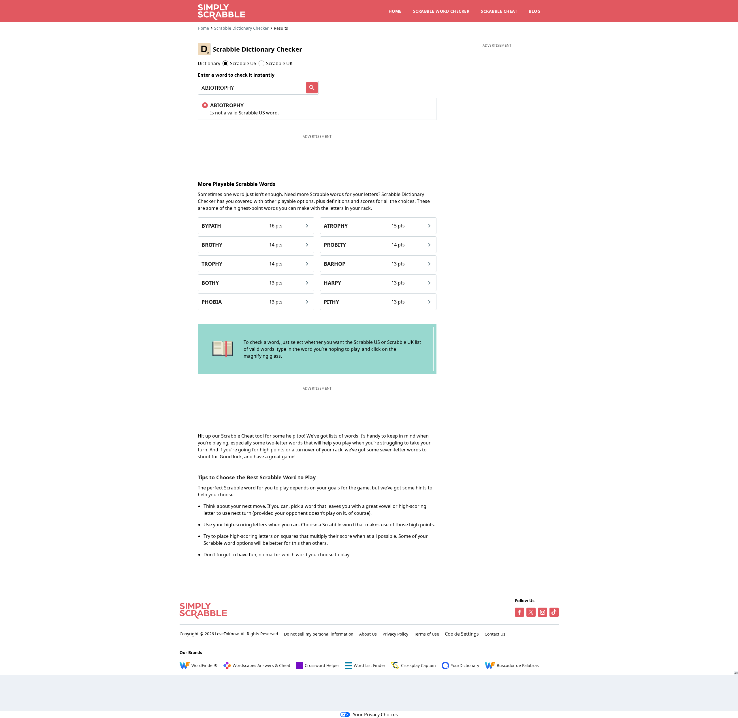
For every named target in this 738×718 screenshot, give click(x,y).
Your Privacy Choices (375, 714)
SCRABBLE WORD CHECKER (441, 11)
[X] (531, 612)
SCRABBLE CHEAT (499, 11)
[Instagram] (542, 612)
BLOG (534, 11)
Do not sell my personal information (318, 634)
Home (203, 28)
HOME (395, 11)
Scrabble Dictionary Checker (241, 28)
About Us (368, 634)
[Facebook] (519, 612)
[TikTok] (554, 612)
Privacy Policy (395, 634)
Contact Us (495, 634)
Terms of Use (426, 634)
